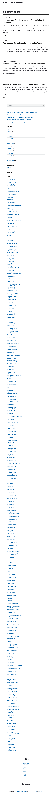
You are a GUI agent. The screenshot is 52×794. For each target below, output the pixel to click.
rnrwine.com (9, 727)
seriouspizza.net (10, 563)
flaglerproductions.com (12, 430)
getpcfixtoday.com (11, 228)
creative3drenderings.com (12, 585)
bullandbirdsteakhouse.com (13, 636)
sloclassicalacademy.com (12, 424)
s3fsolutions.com (10, 281)
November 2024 (10, 160)
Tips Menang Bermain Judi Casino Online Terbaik (23, 43)
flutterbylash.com (10, 715)
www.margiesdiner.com (12, 632)
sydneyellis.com (10, 352)
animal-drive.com (10, 568)
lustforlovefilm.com (11, 443)
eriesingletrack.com (11, 322)
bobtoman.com (10, 237)
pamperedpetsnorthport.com (13, 323)
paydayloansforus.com (12, 209)
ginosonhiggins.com (11, 503)
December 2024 (10, 158)
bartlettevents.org (10, 258)
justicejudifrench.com (11, 472)
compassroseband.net (11, 565)
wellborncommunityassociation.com (15, 250)
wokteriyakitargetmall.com (12, 349)
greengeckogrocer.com (12, 346)
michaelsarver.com (11, 345)
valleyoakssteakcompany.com (13, 553)
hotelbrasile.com (10, 255)
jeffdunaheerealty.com (11, 612)
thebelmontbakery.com (12, 211)
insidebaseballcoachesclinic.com (14, 706)
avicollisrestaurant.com (12, 542)
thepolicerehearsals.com (12, 418)
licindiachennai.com (11, 185)
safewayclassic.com (11, 212)
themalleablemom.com (12, 475)
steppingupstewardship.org (12, 647)
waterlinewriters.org (11, 580)
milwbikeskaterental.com (12, 507)
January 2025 (10, 155)
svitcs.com (9, 562)
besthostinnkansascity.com (13, 746)
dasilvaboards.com (11, 425)
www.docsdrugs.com (11, 630)
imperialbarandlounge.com (12, 296)
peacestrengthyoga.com (12, 613)
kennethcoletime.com (11, 477)
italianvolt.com (10, 311)
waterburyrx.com (10, 547)
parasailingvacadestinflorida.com (14, 711)
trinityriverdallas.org (11, 372)
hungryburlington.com (11, 478)
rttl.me (8, 741)
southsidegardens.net (11, 671)
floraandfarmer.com (11, 279)
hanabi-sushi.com (10, 653)
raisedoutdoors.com (11, 297)
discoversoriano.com (11, 405)
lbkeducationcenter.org (12, 370)
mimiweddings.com (11, 744)
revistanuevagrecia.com (12, 457)
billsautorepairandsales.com (13, 695)
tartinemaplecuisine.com (12, 481)
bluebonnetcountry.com (12, 231)
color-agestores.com (11, 386)
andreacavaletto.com (11, 381)
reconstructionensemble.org (13, 525)
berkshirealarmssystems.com (13, 313)
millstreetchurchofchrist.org (13, 709)
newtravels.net (10, 208)
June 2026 (9, 133)
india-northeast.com (11, 287)
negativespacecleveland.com (13, 513)
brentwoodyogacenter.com (12, 644)
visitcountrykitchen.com (12, 498)
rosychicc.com (10, 390)
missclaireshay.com (11, 179)
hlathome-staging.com (11, 348)
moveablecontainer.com (12, 260)
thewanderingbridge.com (12, 474)
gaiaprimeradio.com (11, 487)
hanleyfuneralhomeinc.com (12, 329)
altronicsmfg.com (11, 202)
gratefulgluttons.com (11, 396)
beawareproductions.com (12, 465)
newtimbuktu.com (11, 200)
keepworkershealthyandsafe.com (14, 220)
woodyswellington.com (12, 679)
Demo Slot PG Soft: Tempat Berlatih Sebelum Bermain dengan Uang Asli (22, 112)
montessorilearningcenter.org (13, 698)
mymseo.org (9, 735)
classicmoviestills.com (12, 402)
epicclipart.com (10, 232)
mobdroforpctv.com (11, 398)
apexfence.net (10, 752)
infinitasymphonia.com (12, 446)
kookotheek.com (10, 244)
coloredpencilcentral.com (12, 293)
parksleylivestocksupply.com (13, 383)
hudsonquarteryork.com (12, 683)
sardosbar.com (10, 310)
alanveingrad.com (10, 501)
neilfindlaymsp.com (11, 541)
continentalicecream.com (12, 433)
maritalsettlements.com (12, 506)
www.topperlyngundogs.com (13, 609)
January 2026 (10, 141)
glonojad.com (10, 455)
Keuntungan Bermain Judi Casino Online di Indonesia (24, 64)
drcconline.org (10, 544)
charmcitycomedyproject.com (13, 463)
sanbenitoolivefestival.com (12, 401)
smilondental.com (11, 339)
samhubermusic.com (11, 750)
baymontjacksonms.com (12, 509)
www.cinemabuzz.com (11, 657)
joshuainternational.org (12, 601)
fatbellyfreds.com (10, 680)
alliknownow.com (10, 419)
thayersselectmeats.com (12, 572)
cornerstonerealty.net (11, 664)
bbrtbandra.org (10, 229)
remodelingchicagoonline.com (13, 642)
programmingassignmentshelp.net (14, 205)
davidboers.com (10, 589)
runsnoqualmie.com (11, 629)
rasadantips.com (10, 199)
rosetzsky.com (10, 454)
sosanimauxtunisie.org (12, 238)
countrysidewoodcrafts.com (13, 214)
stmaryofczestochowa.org (12, 471)
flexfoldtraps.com (10, 616)
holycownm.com (10, 530)
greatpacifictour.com (11, 534)
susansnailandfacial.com (12, 603)
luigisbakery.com (10, 651)
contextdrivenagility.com (12, 466)
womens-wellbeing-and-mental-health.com (16, 361)
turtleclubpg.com (10, 533)
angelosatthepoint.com (12, 550)
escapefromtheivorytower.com (13, 284)
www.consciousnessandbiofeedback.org (15, 665)
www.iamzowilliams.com (12, 667)
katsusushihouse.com (11, 449)
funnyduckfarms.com (11, 718)
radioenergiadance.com (12, 243)
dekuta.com (9, 656)
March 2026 (9, 136)
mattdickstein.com (11, 592)
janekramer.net (10, 483)
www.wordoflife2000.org (12, 304)
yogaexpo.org (10, 378)
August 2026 (9, 129)
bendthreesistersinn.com (12, 519)
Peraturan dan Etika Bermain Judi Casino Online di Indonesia (20, 117)
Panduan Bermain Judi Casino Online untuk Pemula (24, 85)
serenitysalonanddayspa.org (13, 191)
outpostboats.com (11, 392)
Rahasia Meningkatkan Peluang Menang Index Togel (18, 114)
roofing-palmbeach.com (12, 288)
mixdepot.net (9, 659)
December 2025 (10, 143)
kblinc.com (9, 320)
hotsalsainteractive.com (12, 190)
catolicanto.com (10, 369)
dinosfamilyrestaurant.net (12, 272)
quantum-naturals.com (12, 697)
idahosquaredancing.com (12, 305)
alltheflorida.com (10, 705)
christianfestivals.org (11, 496)
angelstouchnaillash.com (12, 335)
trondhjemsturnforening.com (13, 691)
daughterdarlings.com (11, 187)
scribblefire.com (10, 377)
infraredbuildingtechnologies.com (14, 273)
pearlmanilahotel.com (11, 234)
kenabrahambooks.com (12, 439)
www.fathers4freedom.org (12, 607)
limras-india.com (10, 180)
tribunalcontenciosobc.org (12, 422)
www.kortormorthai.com (12, 620)
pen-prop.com (10, 604)
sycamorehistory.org (11, 662)
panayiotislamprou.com (12, 246)
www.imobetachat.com (12, 591)
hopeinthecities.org (11, 395)
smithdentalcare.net (11, 747)
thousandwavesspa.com (12, 537)
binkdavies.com (10, 436)
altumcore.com (10, 566)
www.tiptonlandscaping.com (13, 645)
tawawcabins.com (11, 307)
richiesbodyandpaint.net (12, 184)
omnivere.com (10, 197)
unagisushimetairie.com (12, 225)
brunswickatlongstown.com (13, 480)
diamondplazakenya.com (12, 692)
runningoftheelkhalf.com (12, 610)
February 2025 (10, 153)
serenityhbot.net (10, 600)
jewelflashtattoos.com (12, 226)
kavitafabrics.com (11, 527)
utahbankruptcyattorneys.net (13, 301)
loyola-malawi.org (11, 389)
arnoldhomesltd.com (11, 291)
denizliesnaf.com (10, 557)
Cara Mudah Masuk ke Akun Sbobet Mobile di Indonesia (19, 119)
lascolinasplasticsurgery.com (13, 638)
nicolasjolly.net (10, 445)
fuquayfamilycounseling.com (13, 730)
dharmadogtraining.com (12, 738)
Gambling (9, 167)
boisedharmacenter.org (12, 384)
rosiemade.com (10, 325)
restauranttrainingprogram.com (13, 355)
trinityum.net (9, 673)
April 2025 (9, 148)
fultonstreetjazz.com (11, 256)
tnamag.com (9, 569)
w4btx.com (9, 334)
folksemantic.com (11, 308)
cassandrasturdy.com (11, 399)
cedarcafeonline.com (11, 193)
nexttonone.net (10, 598)
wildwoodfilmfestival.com (12, 252)
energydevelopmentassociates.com (14, 278)
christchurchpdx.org (11, 437)
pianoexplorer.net (10, 670)
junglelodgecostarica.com (12, 495)
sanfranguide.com (11, 410)
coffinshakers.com (11, 469)
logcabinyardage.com (11, 588)
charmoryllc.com (10, 411)
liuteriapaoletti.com (11, 515)
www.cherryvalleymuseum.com (13, 263)
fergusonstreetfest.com (12, 700)
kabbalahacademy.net (11, 337)
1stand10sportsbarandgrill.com (13, 332)
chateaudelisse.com (11, 249)
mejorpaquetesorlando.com (13, 331)
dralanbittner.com (10, 316)
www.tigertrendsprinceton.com (13, 606)
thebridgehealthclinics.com (12, 579)
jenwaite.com (10, 720)
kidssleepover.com (11, 206)
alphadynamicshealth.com (12, 714)
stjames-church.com (11, 459)
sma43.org (9, 641)
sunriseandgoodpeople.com (13, 516)
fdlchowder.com (10, 633)
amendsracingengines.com (12, 618)
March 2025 (9, 150)
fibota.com (9, 685)
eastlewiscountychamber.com (13, 421)
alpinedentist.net (10, 241)
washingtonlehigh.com (12, 650)
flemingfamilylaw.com (11, 726)
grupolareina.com (10, 261)
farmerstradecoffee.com (12, 586)
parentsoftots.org (10, 583)
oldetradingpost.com (11, 266)
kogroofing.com (10, 240)
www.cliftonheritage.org (12, 639)
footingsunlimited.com (12, 627)
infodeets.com (10, 188)
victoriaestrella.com (11, 536)
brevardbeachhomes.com (12, 282)
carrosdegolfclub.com (11, 276)
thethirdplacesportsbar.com (13, 676)
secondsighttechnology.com (13, 343)
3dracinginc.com (10, 413)
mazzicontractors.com (12, 674)
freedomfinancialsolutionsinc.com (14, 615)
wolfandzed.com (10, 654)
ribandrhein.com (10, 366)
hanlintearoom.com (11, 717)
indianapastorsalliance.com (13, 551)
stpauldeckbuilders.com (12, 626)
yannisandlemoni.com (11, 317)
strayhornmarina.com (11, 428)
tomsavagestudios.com (12, 360)
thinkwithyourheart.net (11, 299)
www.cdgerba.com (11, 686)
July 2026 (9, 131)
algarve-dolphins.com (11, 500)
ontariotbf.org (10, 217)
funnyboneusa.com (11, 522)
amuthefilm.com (10, 442)
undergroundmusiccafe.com (13, 749)
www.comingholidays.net (12, 408)
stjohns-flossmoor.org (11, 521)
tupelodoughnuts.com (11, 326)
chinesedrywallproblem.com (13, 518)
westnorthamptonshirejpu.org (13, 253)
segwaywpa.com (10, 575)
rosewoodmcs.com (11, 661)
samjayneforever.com (11, 702)
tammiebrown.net (10, 489)
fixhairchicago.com (11, 556)
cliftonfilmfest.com (11, 294)
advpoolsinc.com (10, 548)
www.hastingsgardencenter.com (13, 668)
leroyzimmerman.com (11, 723)
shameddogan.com (11, 582)
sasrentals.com (10, 342)
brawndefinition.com (11, 431)
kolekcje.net (9, 367)
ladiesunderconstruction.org (13, 267)
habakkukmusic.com (11, 597)
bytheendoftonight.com (12, 393)
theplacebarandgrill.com (12, 545)
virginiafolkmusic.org (11, 363)
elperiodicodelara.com (11, 182)
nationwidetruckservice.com (13, 531)
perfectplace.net (10, 373)
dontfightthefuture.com (12, 290)
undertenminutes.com (11, 196)
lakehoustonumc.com (11, 595)
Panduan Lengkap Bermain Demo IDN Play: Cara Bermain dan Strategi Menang (23, 122)
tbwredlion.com (10, 694)
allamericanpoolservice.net (12, 357)
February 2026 (10, 138)
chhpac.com (9, 736)
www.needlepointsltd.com (12, 635)
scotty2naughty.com (11, 460)
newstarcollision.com (11, 340)
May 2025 (9, 146)
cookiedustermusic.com (12, 524)
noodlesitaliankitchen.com (12, 222)
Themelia (41, 791)
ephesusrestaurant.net (11, 677)
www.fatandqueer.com (11, 621)
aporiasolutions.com (11, 574)
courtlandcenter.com (11, 539)
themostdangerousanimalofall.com (14, 416)
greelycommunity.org (11, 451)
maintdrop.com (10, 235)
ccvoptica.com (10, 648)
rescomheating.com (11, 743)
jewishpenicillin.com (11, 358)
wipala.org (9, 387)
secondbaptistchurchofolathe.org (14, 733)
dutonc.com (9, 490)
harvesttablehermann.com (12, 275)
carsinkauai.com (10, 708)
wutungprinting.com (11, 504)
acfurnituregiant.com (11, 194)
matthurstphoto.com (11, 703)
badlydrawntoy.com (11, 594)
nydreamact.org (10, 223)
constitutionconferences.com (13, 559)
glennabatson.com (11, 427)
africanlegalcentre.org (11, 448)
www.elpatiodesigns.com (12, 682)
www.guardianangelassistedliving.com (15, 689)
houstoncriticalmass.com (12, 414)
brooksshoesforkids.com (12, 571)
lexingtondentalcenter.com (12, 351)
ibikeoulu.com (10, 468)
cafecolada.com (10, 404)
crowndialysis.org (10, 354)
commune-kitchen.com (12, 440)
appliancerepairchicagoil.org (13, 215)
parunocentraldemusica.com (13, 688)
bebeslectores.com (11, 269)
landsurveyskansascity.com (13, 624)
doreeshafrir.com (10, 462)
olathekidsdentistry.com (12, 328)
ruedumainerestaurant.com (12, 452)
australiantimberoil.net (12, 270)
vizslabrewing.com (11, 314)
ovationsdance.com (11, 364)
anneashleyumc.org (11, 623)
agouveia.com (10, 732)
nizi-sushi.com (10, 484)
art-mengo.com (10, 486)
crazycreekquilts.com (11, 434)
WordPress (34, 791)
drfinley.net (9, 724)
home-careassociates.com (12, 380)
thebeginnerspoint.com (12, 407)
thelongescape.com (11, 492)
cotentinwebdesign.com (12, 264)
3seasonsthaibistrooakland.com (14, 375)
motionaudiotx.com (11, 739)
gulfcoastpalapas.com (11, 577)
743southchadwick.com (12, 285)
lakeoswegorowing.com (12, 729)
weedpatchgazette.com (12, 319)
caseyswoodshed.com (11, 554)
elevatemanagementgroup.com (13, 721)
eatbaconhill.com (10, 203)
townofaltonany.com (11, 510)
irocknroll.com (10, 302)
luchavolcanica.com (11, 528)
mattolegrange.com (11, 493)
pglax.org (9, 512)
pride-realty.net (10, 712)
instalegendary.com (11, 218)
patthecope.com (10, 560)
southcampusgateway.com (12, 247)
